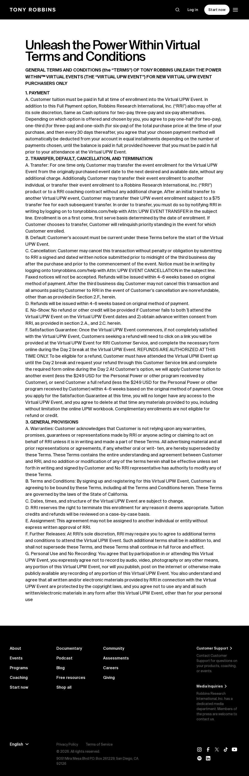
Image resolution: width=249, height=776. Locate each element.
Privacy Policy (67, 744)
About (15, 648)
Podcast (64, 658)
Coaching (19, 677)
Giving (109, 677)
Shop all (63, 687)
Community (113, 648)
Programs (19, 668)
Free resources (70, 677)
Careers (110, 668)
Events (16, 658)
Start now (19, 687)
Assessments (116, 658)
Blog (60, 668)
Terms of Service (99, 744)
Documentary (69, 648)
